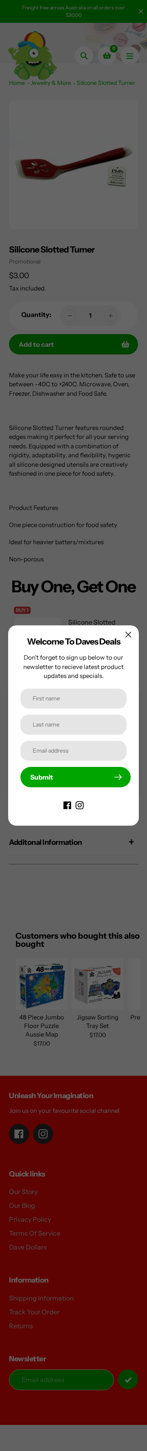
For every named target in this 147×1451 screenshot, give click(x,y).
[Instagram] (80, 804)
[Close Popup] (128, 634)
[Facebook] (67, 804)
